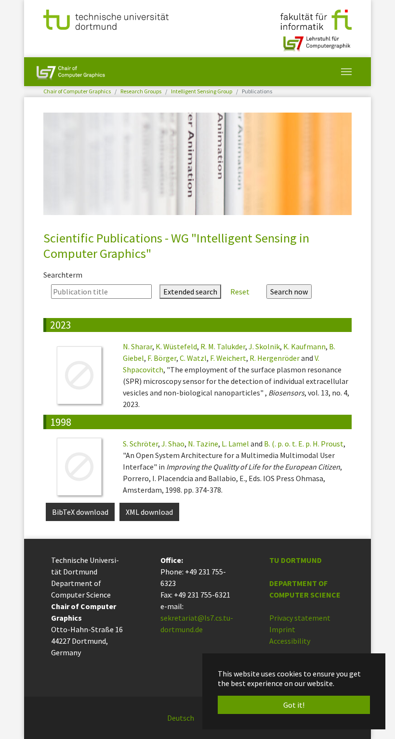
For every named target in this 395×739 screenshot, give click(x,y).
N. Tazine (203, 443)
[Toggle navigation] (346, 72)
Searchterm (62, 275)
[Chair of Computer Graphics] (70, 71)
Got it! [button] (293, 705)
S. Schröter (140, 443)
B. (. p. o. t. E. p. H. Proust (303, 443)
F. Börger (161, 358)
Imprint (282, 629)
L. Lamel (235, 443)
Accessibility (289, 641)
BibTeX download (80, 512)
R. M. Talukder (222, 346)
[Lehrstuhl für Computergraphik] (315, 40)
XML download (149, 512)
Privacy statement (299, 618)
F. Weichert (228, 358)
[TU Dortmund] (106, 19)
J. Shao (172, 443)
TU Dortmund (295, 560)
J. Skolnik (264, 346)
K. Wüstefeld (176, 346)
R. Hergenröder (275, 358)
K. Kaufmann (304, 346)
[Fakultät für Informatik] (316, 19)
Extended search (190, 291)
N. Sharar (137, 346)
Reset (240, 291)
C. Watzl (193, 358)
